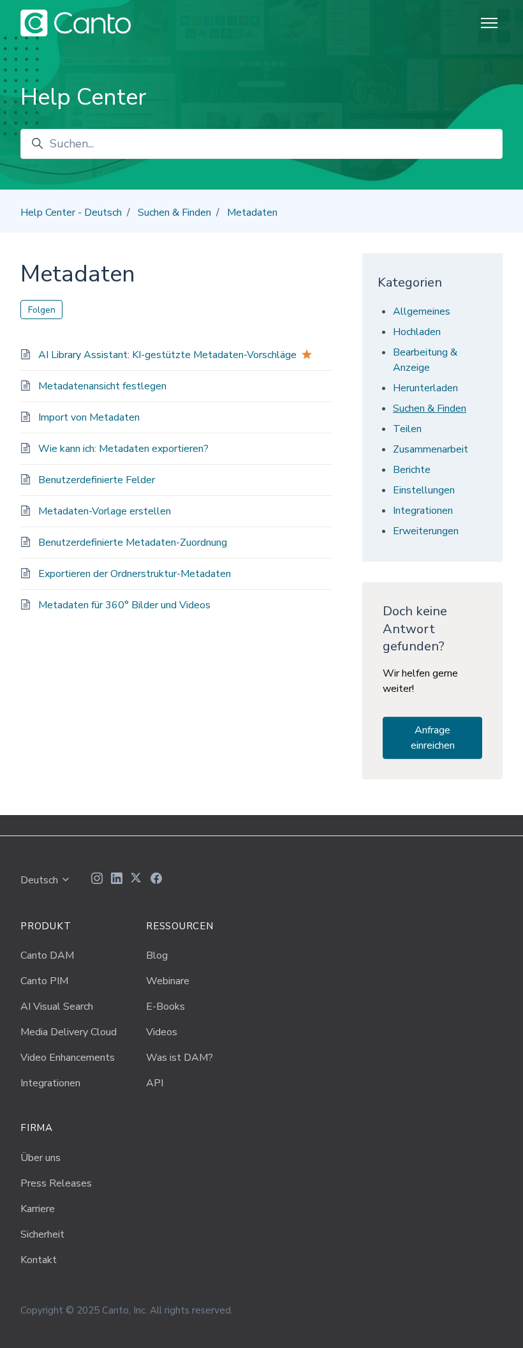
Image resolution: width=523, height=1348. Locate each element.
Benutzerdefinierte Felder (96, 480)
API (154, 1083)
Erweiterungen (426, 531)
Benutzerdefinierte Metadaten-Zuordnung (132, 542)
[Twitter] (136, 880)
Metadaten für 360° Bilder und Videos (124, 605)
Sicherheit (42, 1234)
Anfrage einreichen (433, 738)
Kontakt (38, 1260)
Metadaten (252, 213)
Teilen (407, 429)
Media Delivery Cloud (68, 1032)
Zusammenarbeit (430, 449)
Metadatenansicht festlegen (102, 386)
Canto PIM (44, 981)
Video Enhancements (67, 1058)
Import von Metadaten (89, 417)
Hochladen (417, 332)
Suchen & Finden (174, 213)
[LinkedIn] (116, 880)
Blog (157, 955)
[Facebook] (156, 880)
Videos (161, 1032)
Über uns (40, 1158)
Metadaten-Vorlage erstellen (104, 511)
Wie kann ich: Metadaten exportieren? (123, 449)
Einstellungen (424, 490)
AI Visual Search (56, 1007)
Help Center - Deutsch (71, 213)
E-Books (165, 1007)
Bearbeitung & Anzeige (425, 360)
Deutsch (40, 880)
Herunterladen (425, 388)
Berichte (412, 470)
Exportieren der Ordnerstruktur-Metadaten (134, 574)
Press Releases (56, 1183)
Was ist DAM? (179, 1058)
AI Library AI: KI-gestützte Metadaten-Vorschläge (167, 355)
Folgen (41, 310)
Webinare (167, 981)
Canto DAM (47, 955)
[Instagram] (97, 880)
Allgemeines (421, 311)
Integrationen (423, 511)
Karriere (37, 1209)
